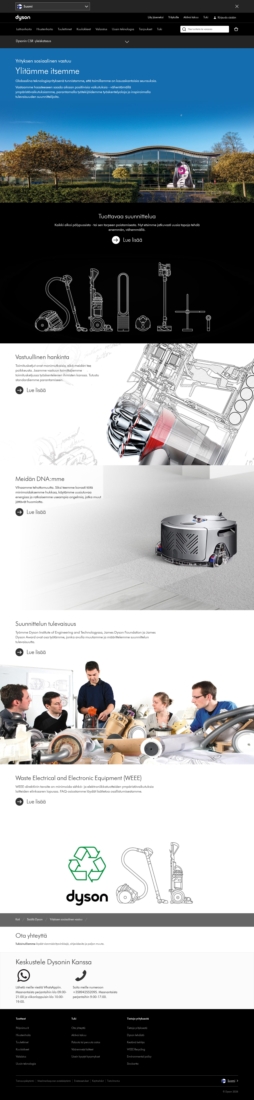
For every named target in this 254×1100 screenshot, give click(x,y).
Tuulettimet (65, 29)
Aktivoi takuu (191, 17)
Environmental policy (139, 1056)
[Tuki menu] (164, 29)
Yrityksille (173, 17)
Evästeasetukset (81, 1080)
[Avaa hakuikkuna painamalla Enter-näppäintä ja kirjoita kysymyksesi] (204, 29)
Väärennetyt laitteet (82, 1049)
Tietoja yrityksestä (137, 1028)
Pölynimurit (22, 1028)
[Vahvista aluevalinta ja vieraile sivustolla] (237, 6)
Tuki (205, 17)
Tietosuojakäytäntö (25, 1080)
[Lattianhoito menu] (34, 29)
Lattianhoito (24, 29)
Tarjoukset (145, 29)
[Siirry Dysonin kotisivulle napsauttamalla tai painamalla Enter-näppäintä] (22, 17)
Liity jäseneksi (156, 17)
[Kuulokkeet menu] (93, 29)
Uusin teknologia (123, 29)
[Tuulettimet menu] (74, 29)
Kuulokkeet (84, 29)
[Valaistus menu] (109, 29)
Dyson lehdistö (135, 1035)
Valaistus (101, 29)
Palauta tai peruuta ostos (85, 1042)
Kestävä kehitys (136, 1042)
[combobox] (52, 6)
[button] (229, 1081)
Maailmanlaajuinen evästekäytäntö (54, 1080)
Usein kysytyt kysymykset (85, 1056)
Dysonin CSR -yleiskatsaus (33, 41)
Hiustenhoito (45, 29)
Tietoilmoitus (113, 1080)
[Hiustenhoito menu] (55, 29)
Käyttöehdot (98, 1080)
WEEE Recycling (136, 1049)
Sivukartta (133, 1063)
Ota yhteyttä (78, 1028)
